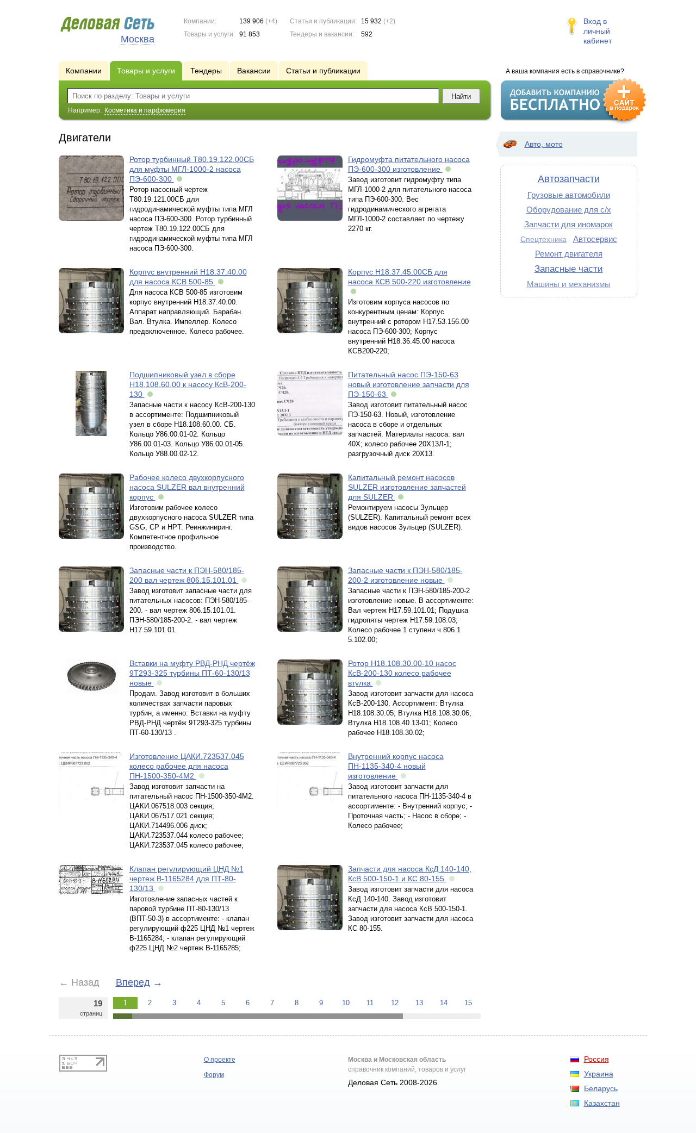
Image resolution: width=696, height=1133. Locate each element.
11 (370, 1003)
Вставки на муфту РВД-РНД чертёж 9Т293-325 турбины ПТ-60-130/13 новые (192, 673)
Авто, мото (544, 144)
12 (395, 1003)
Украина (598, 1073)
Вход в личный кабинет (597, 31)
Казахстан (602, 1103)
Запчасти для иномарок (568, 224)
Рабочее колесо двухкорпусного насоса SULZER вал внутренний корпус (187, 487)
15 (468, 1003)
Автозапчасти (569, 178)
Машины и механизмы (569, 284)
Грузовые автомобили (568, 195)
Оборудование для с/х (568, 209)
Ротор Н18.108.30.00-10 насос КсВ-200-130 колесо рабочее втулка (402, 673)
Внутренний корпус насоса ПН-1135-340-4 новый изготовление (396, 766)
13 (419, 1003)
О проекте (219, 1059)
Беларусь (601, 1088)
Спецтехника (543, 239)
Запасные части (569, 268)
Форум (214, 1075)
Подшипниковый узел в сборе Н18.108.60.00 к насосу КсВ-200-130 (187, 384)
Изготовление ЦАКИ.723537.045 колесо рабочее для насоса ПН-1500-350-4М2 (186, 766)
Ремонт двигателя (568, 253)
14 (444, 1003)
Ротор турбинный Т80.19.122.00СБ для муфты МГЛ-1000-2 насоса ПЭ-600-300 (191, 169)
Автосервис (595, 239)
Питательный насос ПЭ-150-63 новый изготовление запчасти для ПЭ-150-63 (408, 384)
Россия (596, 1059)
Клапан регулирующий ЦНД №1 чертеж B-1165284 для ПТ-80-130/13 (186, 878)
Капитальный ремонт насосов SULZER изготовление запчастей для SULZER (407, 487)
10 (346, 1003)
